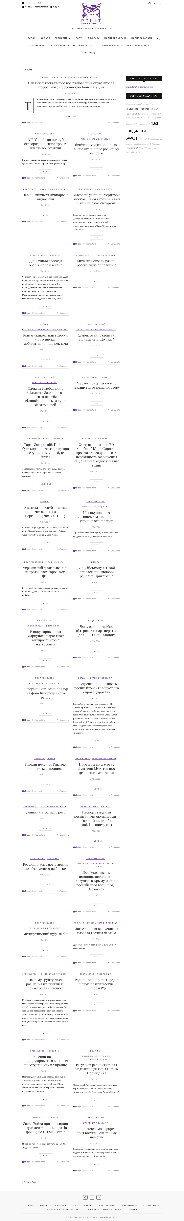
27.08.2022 (45, 818)
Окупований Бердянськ (95, 507)
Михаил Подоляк (106, 255)
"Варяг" (141, 148)
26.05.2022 (45, 940)
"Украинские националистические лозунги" (96, 865)
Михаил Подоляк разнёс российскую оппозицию (96, 262)
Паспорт (106, 806)
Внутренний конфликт (100, 678)
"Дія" (152, 104)
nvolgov (55, 7)
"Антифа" (146, 104)
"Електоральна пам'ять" (136, 118)
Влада (32, 38)
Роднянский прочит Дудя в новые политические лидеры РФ (96, 983)
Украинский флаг (55, 562)
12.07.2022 (95, 895)
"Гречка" (143, 139)
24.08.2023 (95, 527)
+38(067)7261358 (33, 3)
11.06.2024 (45, 154)
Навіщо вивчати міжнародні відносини (45, 196)
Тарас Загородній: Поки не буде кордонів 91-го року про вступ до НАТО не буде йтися (45, 450)
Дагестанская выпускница (102, 923)
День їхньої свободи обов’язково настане (45, 262)
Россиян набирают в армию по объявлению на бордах (45, 866)
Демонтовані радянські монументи (95, 329)
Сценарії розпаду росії (53, 806)
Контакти (90, 53)
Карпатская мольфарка (95, 1123)
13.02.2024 (95, 345)
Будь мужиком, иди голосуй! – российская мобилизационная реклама (46, 339)
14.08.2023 (95, 582)
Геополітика (63, 38)
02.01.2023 (45, 775)
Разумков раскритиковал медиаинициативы (96, 1057)
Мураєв (106, 377)
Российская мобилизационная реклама (45, 329)
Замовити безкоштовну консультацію (125, 45)
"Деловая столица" (134, 104)
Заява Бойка (51, 1118)
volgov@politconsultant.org (36, 7)
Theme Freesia (91, 1217)
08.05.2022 (45, 994)
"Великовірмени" (154, 118)
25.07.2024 (70, 93)
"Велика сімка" (151, 148)
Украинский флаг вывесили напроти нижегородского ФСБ (46, 571)
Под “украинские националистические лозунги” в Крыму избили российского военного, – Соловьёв (97, 880)
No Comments (114, 122)
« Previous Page (29, 1182)
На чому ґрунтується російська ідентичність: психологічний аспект (45, 983)
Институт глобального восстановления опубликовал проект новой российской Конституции (71, 85)
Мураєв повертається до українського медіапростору (96, 385)
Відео (27, 122)
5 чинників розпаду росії (46, 812)
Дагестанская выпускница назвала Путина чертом (96, 930)
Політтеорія (30, 189)
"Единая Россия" (138, 109)
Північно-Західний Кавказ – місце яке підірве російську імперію (97, 148)
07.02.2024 (45, 411)
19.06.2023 (45, 650)
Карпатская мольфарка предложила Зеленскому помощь (96, 1132)
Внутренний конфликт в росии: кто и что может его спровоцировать (96, 687)
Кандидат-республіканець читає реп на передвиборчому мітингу (45, 511)
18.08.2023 (45, 582)
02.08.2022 (45, 875)
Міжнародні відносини (53, 189)
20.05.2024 (45, 271)
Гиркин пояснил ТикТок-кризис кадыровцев (46, 766)
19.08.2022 (95, 831)
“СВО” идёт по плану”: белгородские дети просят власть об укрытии (45, 143)
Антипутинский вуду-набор (44, 928)
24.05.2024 (45, 205)
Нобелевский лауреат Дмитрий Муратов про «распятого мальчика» (96, 768)
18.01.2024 (45, 463)
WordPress (113, 1217)
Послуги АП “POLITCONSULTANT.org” (73, 45)
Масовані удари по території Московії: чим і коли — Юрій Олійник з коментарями (96, 198)
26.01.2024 (95, 393)
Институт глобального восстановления (74, 77)
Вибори (45, 38)
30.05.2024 (95, 159)
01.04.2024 (95, 271)
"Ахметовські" (144, 124)
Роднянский (104, 974)
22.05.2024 (95, 209)
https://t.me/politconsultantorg (139, 87)
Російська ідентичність (53, 974)
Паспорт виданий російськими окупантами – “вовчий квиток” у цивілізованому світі (96, 818)
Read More (71, 116)
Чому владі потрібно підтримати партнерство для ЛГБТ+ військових (96, 630)
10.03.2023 (95, 698)
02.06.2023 (95, 641)
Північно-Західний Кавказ (95, 139)
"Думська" (156, 144)
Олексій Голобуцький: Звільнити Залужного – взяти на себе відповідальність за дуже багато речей (45, 396)
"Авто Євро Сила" (133, 152)
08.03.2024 (45, 350)
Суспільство (38, 45)
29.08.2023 (45, 522)
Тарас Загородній (53, 439)
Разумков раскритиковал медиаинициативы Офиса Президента (96, 1068)
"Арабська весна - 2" (143, 144)
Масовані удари (104, 189)
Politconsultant (38, 122)
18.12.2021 (95, 1079)
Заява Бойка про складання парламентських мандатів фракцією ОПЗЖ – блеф (45, 1127)
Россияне (53, 858)
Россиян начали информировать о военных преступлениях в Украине (45, 1060)
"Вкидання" (132, 148)
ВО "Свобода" (102, 439)
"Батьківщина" (133, 113)
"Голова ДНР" (131, 124)
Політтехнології (141, 38)
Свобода (55, 255)
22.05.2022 (95, 939)
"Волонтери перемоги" (151, 114)
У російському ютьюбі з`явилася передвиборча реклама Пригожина (96, 571)
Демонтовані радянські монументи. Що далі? (97, 337)
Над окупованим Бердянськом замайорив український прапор (96, 516)
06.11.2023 (95, 471)
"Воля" (154, 109)
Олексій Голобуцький (44, 382)
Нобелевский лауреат (104, 758)
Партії (79, 38)
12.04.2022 (95, 994)
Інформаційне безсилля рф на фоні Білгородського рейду (45, 692)
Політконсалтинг (115, 38)
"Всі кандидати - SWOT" (142, 131)
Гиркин (51, 758)
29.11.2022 (95, 779)
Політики (94, 38)
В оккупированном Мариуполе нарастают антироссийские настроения (45, 637)
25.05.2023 (45, 703)
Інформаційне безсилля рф (44, 683)
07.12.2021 (95, 1143)
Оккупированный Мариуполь (44, 626)
